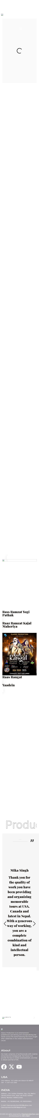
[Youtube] (17, 57)
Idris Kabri (26, 1116)
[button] (19, 654)
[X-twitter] (11, 57)
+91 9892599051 (26, 1101)
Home (26, 3)
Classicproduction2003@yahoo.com (19, 1105)
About (30, 3)
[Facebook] (5, 57)
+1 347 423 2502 (11, 1082)
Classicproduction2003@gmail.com (13, 1107)
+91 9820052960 (13, 1101)
